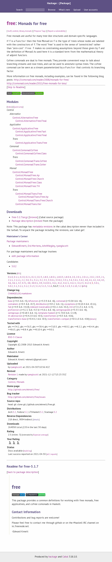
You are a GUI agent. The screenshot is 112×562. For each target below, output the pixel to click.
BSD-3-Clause (15, 337)
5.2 (79, 286)
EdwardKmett (19, 245)
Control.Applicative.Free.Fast (30, 131)
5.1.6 (49, 286)
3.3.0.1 (51, 280)
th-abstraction (15, 315)
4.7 (19, 282)
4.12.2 (73, 282)
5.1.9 (67, 286)
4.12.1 (66, 282)
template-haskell (46, 312)
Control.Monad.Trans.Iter (28, 204)
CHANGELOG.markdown (20, 293)
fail (9, 306)
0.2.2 (34, 276)
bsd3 (10, 31)
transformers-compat (58, 318)
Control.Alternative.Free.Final (31, 120)
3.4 (70, 280)
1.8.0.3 (60, 276)
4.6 (9, 282)
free (11, 23)
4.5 (102, 280)
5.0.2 (14, 266)
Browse (51, 9)
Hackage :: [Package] (58, 3)
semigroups (13, 312)
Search (19, 9)
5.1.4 (38, 286)
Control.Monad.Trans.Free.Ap (33, 196)
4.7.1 (24, 282)
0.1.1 (16, 276)
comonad (60, 300)
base (10, 300)
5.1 (15, 286)
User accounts (91, 9)
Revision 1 (13, 374)
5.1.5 (43, 286)
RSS (18, 273)
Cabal (65, 556)
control (15, 31)
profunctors (14, 309)
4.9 (40, 282)
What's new (64, 9)
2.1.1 (10, 280)
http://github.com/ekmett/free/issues (27, 396)
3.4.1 (75, 280)
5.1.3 (32, 286)
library (21, 31)
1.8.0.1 (52, 276)
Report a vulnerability (56, 31)
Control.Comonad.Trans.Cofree (31, 161)
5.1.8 (61, 286)
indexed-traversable (40, 306)
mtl (71, 306)
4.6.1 (14, 282)
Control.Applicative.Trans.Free (31, 142)
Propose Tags (40, 31)
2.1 (102, 276)
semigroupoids (63, 309)
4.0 (86, 280)
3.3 (45, 280)
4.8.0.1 (35, 282)
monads (28, 31)
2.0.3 (97, 276)
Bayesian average (40, 435)
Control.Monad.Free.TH (27, 186)
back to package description (23, 472)
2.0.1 (78, 276)
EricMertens (34, 245)
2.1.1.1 (17, 280)
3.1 (31, 280)
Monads (20, 381)
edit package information (25, 256)
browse (33, 217)
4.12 (60, 282)
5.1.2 (26, 286)
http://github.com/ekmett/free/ (24, 389)
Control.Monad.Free (23, 172)
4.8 (28, 282)
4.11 (54, 282)
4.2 (94, 280)
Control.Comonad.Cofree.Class (31, 153)
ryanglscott (62, 245)
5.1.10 (74, 286)
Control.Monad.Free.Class (28, 182)
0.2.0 (22, 276)
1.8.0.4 (67, 276)
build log (27, 451)
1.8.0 (45, 276)
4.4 (98, 280)
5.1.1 (20, 286)
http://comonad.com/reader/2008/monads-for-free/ (41, 79)
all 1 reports (52, 454)
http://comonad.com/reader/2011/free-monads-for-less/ (37, 83)
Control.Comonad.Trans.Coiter (30, 164)
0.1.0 (10, 276)
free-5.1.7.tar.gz (20, 217)
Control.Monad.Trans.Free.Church (35, 200)
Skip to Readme (16, 87)
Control (11, 381)
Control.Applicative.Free (25, 128)
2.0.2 (92, 276)
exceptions (69, 303)
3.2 (41, 280)
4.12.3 (80, 282)
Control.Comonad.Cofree (25, 150)
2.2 (23, 280)
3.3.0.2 (59, 280)
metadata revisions (43, 226)
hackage (52, 556)
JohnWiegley (48, 245)
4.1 (90, 280)
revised (38, 220)
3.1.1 (36, 280)
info (84, 286)
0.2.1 (28, 276)
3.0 (27, 280)
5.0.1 (96, 282)
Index (9, 107)
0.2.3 (39, 276)
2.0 (73, 276)
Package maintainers (18, 241)
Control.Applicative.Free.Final (31, 135)
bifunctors (33, 300)
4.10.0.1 (47, 282)
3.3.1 (65, 280)
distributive (41, 303)
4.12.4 (88, 282)
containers (13, 303)
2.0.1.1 (85, 276)
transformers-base (17, 318)
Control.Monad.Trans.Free (28, 193)
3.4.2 (81, 280)
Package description (22, 220)
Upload (76, 9)
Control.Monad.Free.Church (29, 178)
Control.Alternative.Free (25, 117)
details (93, 319)
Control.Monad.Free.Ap (27, 175)
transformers (49, 315)
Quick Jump (18, 107)
